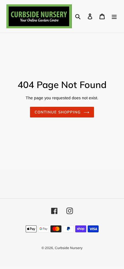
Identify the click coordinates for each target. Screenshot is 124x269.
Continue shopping (58, 112)
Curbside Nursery (68, 248)
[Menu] (114, 16)
